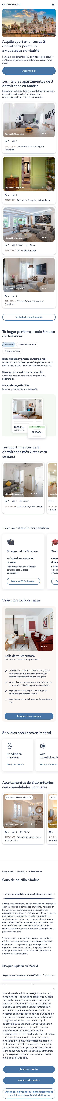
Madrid (20, 870)
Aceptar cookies (29, 1069)
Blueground (7, 870)
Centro (5, 983)
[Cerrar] (54, 988)
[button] (53, 4)
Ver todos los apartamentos (29, 317)
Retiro (33, 983)
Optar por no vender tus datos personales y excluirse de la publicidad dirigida (29, 1093)
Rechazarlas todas (29, 1080)
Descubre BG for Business (23, 579)
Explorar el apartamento (29, 714)
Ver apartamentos (15, 762)
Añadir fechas (29, 70)
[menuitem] (21, 975)
